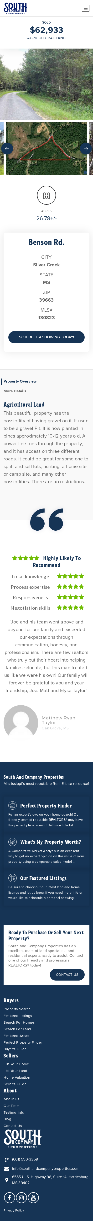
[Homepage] (15, 8)
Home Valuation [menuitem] (17, 1077)
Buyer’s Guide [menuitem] (15, 1049)
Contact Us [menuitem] (13, 1126)
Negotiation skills (30, 608)
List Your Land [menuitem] (15, 1071)
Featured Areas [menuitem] (16, 1036)
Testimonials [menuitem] (14, 1112)
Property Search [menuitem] (17, 1009)
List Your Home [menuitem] (16, 1064)
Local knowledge (30, 576)
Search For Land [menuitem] (17, 1029)
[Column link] (46, 815)
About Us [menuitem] (11, 1099)
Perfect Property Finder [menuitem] (23, 1042)
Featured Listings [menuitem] (18, 1016)
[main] (46, 389)
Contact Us (67, 975)
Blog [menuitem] (7, 1119)
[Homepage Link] (23, 1138)
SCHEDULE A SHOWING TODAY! (46, 337)
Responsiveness (30, 597)
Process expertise (30, 587)
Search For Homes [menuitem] (19, 1022)
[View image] (46, 148)
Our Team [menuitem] (12, 1106)
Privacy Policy (14, 1210)
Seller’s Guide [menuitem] (15, 1084)
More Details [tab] (15, 391)
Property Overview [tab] (20, 381)
